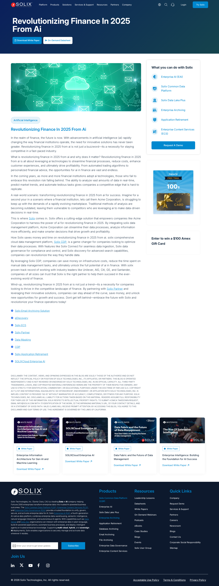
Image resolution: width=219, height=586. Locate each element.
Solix (32, 218)
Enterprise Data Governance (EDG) (30, 510)
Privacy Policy (198, 580)
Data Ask (25, 522)
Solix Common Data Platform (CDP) (40, 507)
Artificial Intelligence (26, 120)
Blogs (137, 537)
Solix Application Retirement (31, 354)
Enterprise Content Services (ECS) (72, 507)
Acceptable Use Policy (146, 580)
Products (54, 4)
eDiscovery (21, 318)
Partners (115, 4)
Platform (43, 4)
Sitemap (174, 548)
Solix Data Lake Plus (173, 100)
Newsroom (175, 525)
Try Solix (200, 4)
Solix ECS (20, 325)
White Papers (141, 509)
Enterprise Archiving (173, 110)
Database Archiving (108, 529)
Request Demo (177, 503)
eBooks (138, 525)
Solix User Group (143, 548)
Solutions (67, 4)
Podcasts (139, 520)
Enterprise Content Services (113, 551)
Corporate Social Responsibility (185, 542)
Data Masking (23, 339)
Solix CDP (60, 241)
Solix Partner (115, 288)
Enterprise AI (105, 506)
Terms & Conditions (174, 580)
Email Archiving (106, 534)
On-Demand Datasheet (59, 40)
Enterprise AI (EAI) (172, 76)
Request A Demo (173, 145)
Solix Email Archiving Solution (32, 310)
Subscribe (73, 545)
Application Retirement (174, 119)
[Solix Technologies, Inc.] (22, 4)
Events (138, 542)
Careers (174, 520)
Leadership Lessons (145, 498)
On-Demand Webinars (145, 514)
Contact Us (175, 537)
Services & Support (84, 4)
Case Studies (141, 531)
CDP (17, 346)
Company (127, 4)
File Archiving (106, 540)
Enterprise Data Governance (113, 545)
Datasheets (140, 503)
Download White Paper (28, 40)
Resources (102, 4)
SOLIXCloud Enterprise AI (30, 361)
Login (183, 4)
